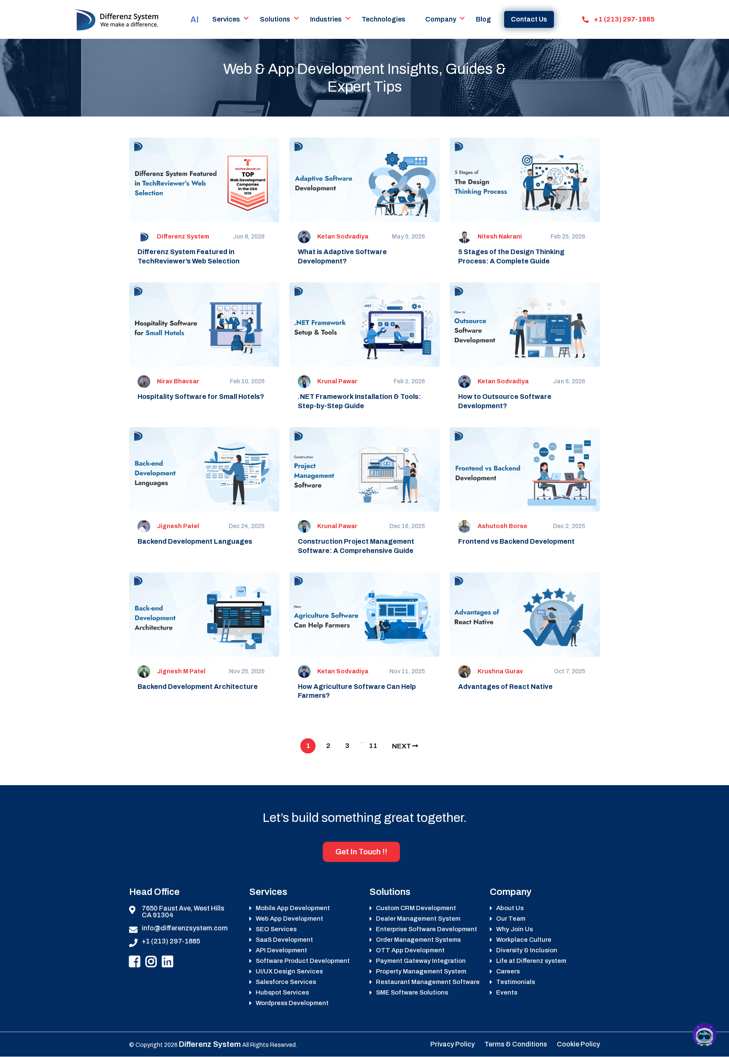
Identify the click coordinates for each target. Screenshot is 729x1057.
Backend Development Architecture (198, 686)
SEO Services (276, 929)
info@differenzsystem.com (185, 928)
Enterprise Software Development (426, 929)
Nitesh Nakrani (500, 236)
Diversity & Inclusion (526, 950)
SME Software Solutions (412, 992)
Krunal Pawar (337, 381)
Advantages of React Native (505, 686)
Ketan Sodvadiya (342, 236)
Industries (326, 19)
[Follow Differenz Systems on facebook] (134, 962)
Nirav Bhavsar (178, 381)
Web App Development (289, 919)
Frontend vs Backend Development (516, 541)
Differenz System (183, 236)
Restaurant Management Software (428, 982)
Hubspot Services (282, 992)
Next (402, 746)
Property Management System (421, 971)
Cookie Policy (578, 1044)
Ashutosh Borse (502, 526)
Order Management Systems (418, 940)
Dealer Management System (418, 919)
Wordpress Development (292, 1003)
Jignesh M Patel (181, 671)
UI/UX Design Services (289, 971)
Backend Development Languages (195, 541)
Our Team (510, 919)
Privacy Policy (452, 1044)
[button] (704, 1034)
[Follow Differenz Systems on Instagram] (151, 962)
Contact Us (529, 19)
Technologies (383, 19)
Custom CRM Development (416, 908)
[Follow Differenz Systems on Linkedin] (167, 962)
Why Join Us (514, 929)
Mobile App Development (293, 908)
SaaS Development (284, 940)
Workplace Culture (523, 940)
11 (373, 745)
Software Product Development (303, 961)
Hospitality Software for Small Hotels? (201, 396)
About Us (510, 908)
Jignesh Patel (178, 526)
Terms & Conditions (515, 1044)
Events (506, 992)
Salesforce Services (286, 982)
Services (226, 19)
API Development (281, 950)
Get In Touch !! (361, 852)
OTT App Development (410, 950)
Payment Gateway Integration (421, 961)
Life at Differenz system (531, 961)
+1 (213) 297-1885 (624, 19)
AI (194, 19)
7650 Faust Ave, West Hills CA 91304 (183, 912)
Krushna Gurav (500, 671)
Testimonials (515, 982)
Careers (508, 971)
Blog (483, 19)
